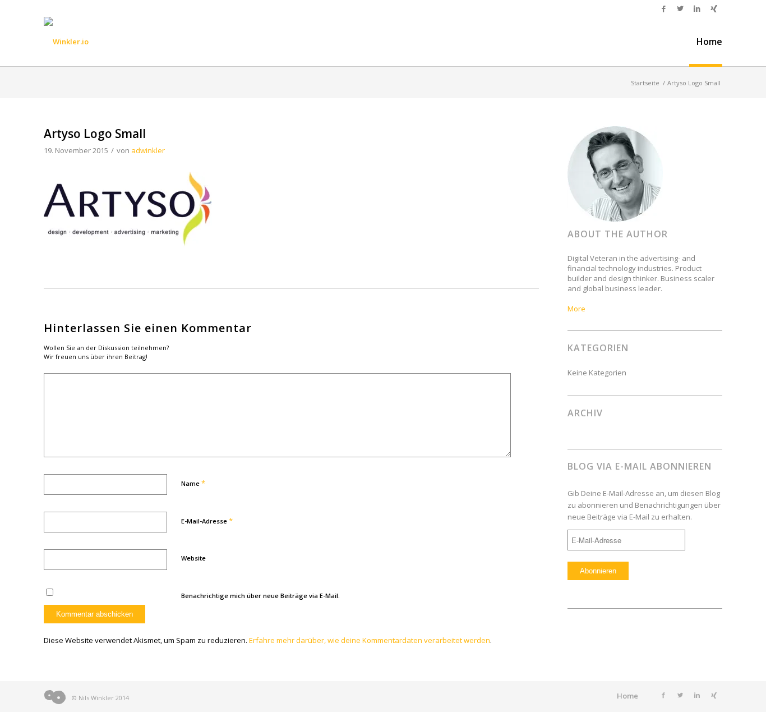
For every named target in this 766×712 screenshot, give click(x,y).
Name (193, 483)
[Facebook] (663, 8)
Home (627, 696)
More (576, 309)
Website (193, 558)
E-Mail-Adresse (207, 521)
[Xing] (713, 8)
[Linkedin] (697, 8)
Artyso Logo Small (95, 133)
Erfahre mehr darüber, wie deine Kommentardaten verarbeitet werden (369, 640)
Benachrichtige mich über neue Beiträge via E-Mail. (260, 595)
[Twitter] (680, 8)
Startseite (645, 83)
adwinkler (148, 150)
